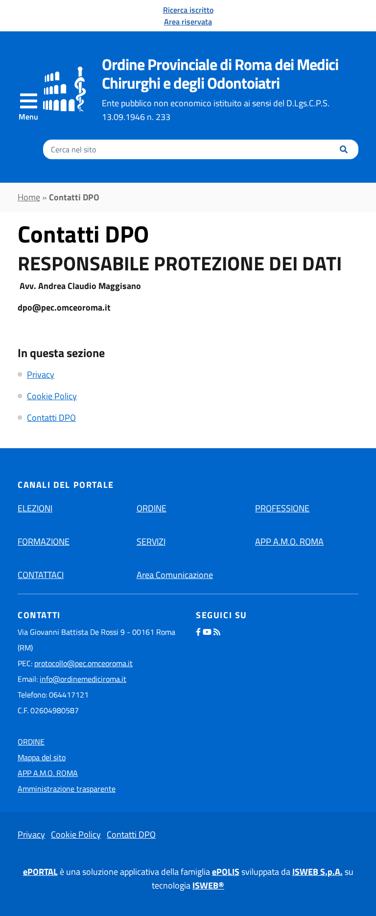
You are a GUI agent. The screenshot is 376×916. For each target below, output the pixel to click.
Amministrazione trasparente (67, 789)
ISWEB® (208, 885)
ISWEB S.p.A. (317, 871)
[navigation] (28, 107)
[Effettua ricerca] (344, 149)
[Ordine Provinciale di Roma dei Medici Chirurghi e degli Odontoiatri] (64, 89)
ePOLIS (225, 871)
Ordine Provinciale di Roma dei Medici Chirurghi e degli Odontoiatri (220, 73)
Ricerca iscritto (188, 10)
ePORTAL (40, 871)
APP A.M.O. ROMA (289, 541)
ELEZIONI (35, 508)
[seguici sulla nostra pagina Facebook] (198, 632)
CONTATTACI (41, 574)
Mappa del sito (42, 757)
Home (29, 197)
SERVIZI (151, 541)
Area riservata (188, 21)
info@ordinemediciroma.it (83, 679)
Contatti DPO (51, 417)
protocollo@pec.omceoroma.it (83, 663)
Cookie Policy (52, 396)
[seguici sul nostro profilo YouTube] (207, 632)
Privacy (40, 374)
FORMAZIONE (44, 541)
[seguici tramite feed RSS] (216, 632)
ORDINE (151, 508)
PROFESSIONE (282, 508)
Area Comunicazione (175, 574)
